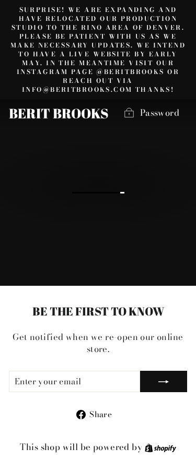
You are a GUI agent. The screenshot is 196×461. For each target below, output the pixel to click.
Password (159, 112)
